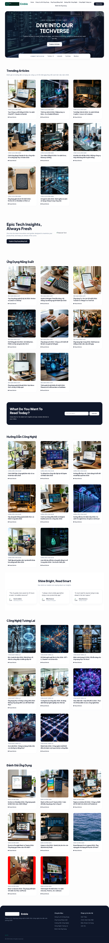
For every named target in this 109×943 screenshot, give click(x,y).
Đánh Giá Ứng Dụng (61, 5)
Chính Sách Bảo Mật (87, 920)
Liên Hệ (83, 926)
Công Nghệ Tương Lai (85, 2)
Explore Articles (54, 44)
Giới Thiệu (84, 917)
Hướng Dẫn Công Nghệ (70, 2)
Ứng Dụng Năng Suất (57, 2)
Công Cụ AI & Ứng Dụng (42, 2)
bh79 (6, 935)
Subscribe (99, 4)
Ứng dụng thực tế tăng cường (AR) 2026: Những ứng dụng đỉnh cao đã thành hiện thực (21, 702)
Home (32, 2)
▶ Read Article (12, 117)
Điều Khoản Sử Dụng (87, 923)
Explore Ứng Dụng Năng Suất (18, 241)
